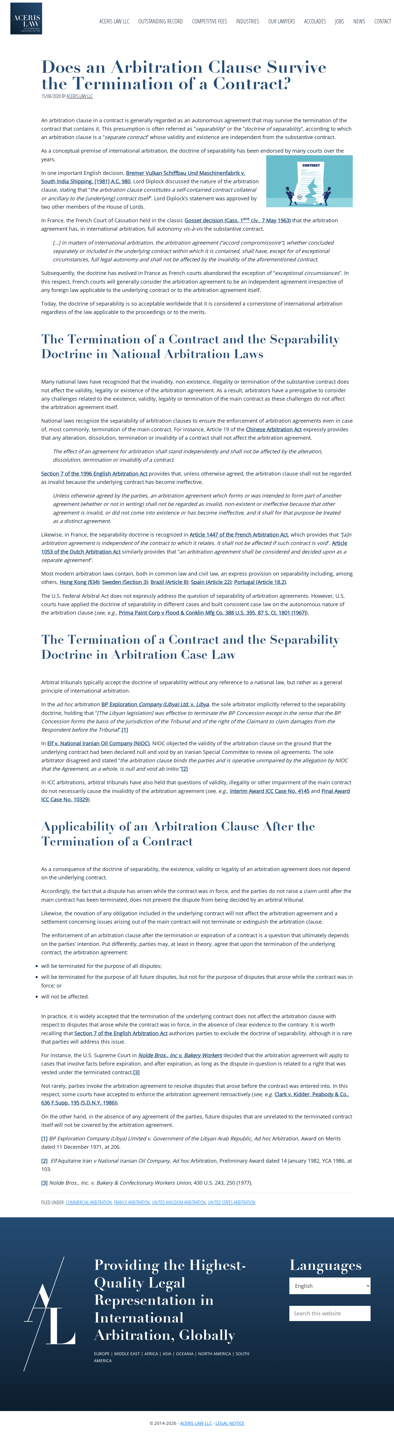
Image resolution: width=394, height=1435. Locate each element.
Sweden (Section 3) (125, 581)
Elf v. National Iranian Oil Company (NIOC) (98, 743)
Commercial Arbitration (89, 1202)
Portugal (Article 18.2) (260, 581)
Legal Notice (229, 1423)
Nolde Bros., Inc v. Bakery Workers (180, 1055)
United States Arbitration (232, 1202)
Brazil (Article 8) (169, 581)
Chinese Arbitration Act (274, 429)
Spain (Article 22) (211, 581)
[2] (184, 768)
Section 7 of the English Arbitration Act (121, 1033)
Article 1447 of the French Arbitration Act (239, 534)
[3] (136, 1072)
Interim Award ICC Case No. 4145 (269, 790)
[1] (125, 729)
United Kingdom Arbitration (179, 1202)
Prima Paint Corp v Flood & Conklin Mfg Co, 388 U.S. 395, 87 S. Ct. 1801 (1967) (212, 612)
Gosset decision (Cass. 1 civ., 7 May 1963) (238, 220)
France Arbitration (132, 1202)
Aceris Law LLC (196, 1423)
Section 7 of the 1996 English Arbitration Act (94, 473)
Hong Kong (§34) (79, 581)
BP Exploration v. (155, 704)
